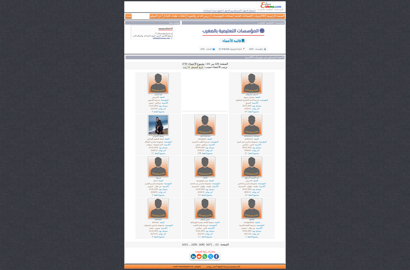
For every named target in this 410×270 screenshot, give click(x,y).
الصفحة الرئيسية (275, 16)
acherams (158, 219)
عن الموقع (155, 16)
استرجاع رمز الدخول (232, 10)
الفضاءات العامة (243, 16)
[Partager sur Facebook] (216, 258)
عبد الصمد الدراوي (252, 178)
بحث (128, 16)
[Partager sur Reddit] (199, 258)
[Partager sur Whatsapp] (204, 258)
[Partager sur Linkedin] (193, 258)
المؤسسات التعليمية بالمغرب (231, 30)
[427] (209, 244)
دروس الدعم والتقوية (199, 16)
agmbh (251, 219)
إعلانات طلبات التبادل (174, 16)
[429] (194, 244)
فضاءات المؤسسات (222, 16)
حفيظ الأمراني (158, 136)
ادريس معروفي (252, 94)
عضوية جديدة (217, 10)
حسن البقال (205, 219)
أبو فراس (158, 94)
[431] (185, 244)
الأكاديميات (259, 16)
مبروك (158, 178)
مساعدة (207, 10)
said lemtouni (205, 136)
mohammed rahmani (251, 136)
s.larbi (205, 178)
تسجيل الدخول (248, 10)
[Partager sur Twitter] (210, 258)
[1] (217, 244)
